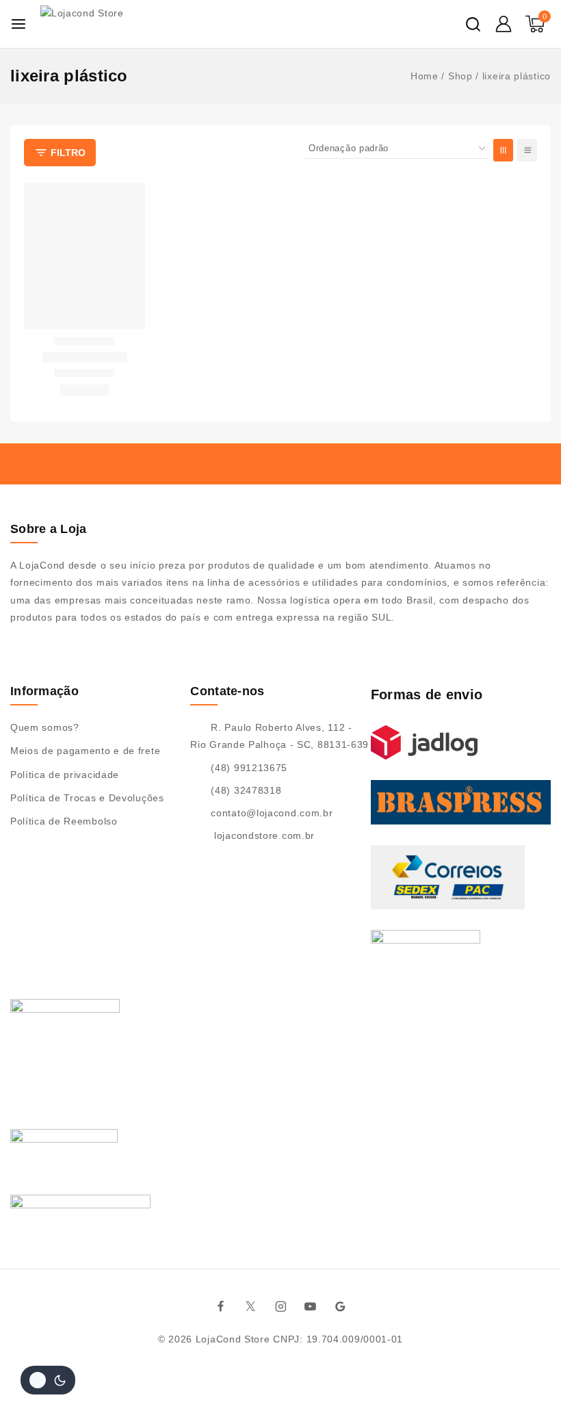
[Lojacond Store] (107, 23)
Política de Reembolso (64, 821)
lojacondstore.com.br (263, 835)
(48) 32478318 (246, 790)
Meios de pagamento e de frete (85, 750)
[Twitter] (251, 1306)
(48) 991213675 (249, 767)
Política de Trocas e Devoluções (87, 797)
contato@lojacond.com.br (271, 812)
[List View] (527, 150)
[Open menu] (18, 24)
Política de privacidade (64, 774)
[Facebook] (221, 1306)
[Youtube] (310, 1306)
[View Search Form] (473, 24)
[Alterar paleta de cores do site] (48, 1380)
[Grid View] (503, 150)
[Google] (340, 1306)
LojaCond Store (233, 1339)
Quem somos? (44, 727)
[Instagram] (280, 1306)
